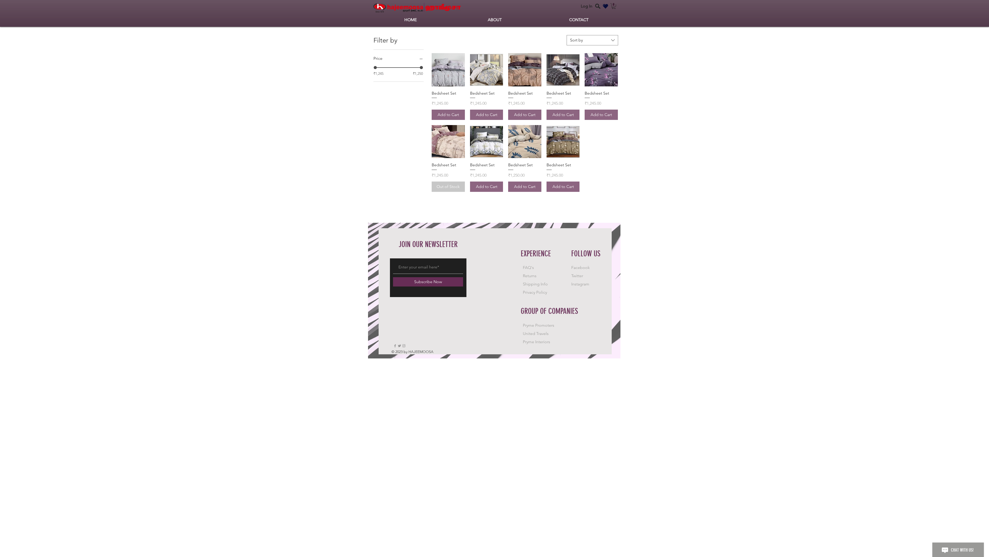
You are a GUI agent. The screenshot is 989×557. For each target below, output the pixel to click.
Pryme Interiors (536, 341)
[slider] (375, 67)
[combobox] (592, 40)
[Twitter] (399, 346)
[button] (613, 6)
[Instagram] (404, 346)
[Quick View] (448, 69)
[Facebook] (395, 346)
